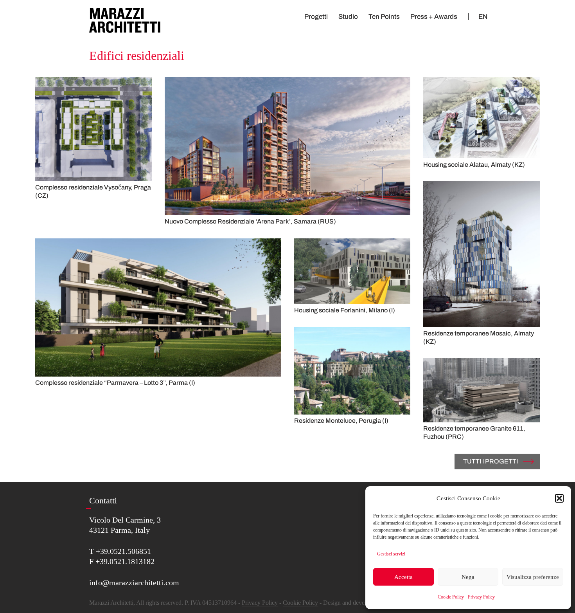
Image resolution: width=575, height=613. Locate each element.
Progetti (316, 16)
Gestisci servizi (391, 554)
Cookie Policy (451, 597)
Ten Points (384, 16)
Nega (468, 577)
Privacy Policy (481, 597)
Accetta (403, 577)
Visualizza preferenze (533, 577)
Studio (348, 16)
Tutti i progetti (490, 461)
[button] (559, 498)
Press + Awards (433, 16)
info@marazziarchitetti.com (134, 582)
